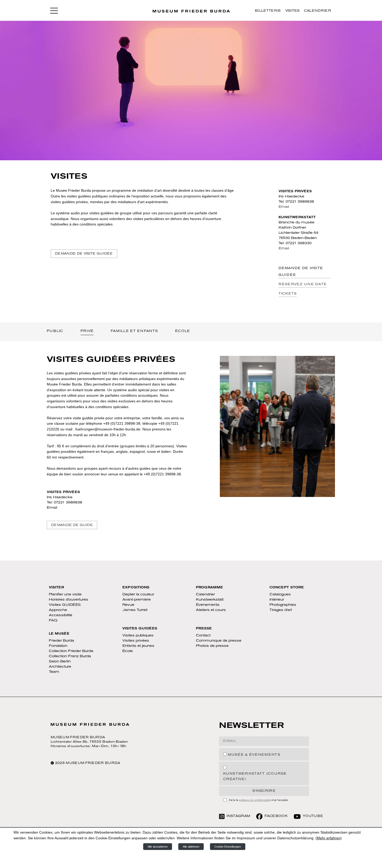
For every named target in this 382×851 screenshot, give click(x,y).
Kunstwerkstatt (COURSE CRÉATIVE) (255, 776)
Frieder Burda (61, 640)
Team (54, 672)
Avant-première (136, 599)
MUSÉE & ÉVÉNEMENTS (254, 754)
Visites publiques (138, 635)
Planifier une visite (65, 594)
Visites (292, 10)
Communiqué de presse (218, 640)
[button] (54, 10)
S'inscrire (263, 791)
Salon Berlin (60, 661)
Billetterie (268, 10)
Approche (58, 610)
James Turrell (134, 610)
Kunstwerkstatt (209, 599)
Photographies (282, 605)
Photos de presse (212, 646)
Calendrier (317, 10)
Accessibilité (60, 615)
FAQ (53, 620)
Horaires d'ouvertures (68, 599)
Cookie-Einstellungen (227, 846)
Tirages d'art (280, 610)
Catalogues (280, 594)
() (328, 838)
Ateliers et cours (211, 610)
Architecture (60, 666)
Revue (128, 605)
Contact (203, 635)
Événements (208, 605)
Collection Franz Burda (70, 656)
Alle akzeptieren (158, 846)
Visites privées (135, 640)
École (127, 651)
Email (284, 207)
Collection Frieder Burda (71, 651)
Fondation (58, 646)
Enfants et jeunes (138, 646)
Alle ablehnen (191, 846)
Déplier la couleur (138, 594)
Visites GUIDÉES (65, 605)
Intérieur (276, 599)
